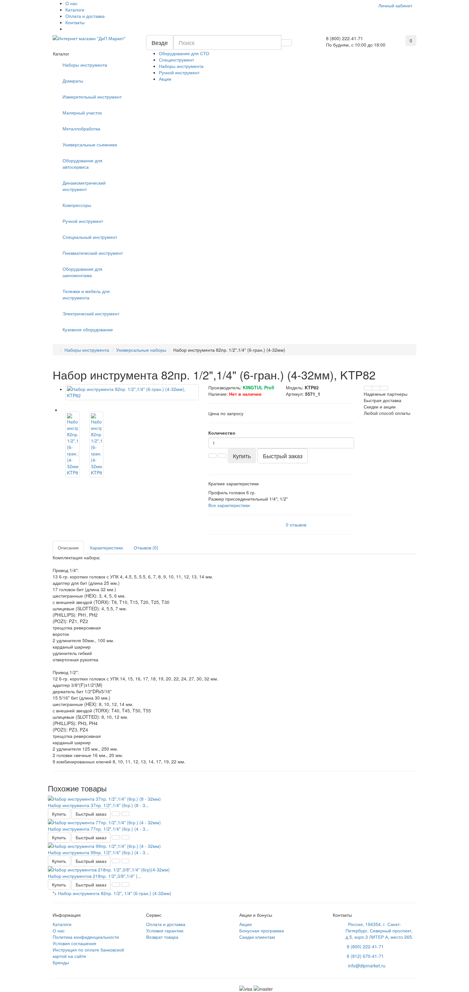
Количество (221, 433)
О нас (71, 3)
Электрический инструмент (91, 313)
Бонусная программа (261, 930)
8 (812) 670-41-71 (365, 956)
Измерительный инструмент (92, 96)
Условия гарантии (164, 930)
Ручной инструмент (179, 72)
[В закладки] (376, 388)
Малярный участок (82, 112)
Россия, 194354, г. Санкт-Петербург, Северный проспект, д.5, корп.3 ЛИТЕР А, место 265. (379, 930)
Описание (68, 547)
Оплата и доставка (85, 16)
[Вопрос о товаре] (368, 388)
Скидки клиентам (257, 937)
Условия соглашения (74, 943)
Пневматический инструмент (93, 253)
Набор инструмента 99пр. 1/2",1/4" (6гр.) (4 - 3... (98, 852)
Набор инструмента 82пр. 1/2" (90, 893)
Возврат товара (162, 937)
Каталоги (74, 9)
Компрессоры (77, 205)
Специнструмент (176, 59)
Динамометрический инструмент (84, 186)
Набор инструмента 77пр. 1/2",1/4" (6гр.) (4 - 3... (98, 829)
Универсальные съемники (90, 144)
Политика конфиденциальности (86, 937)
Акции (165, 79)
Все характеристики (229, 505)
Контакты (75, 22)
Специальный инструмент (90, 237)
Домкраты (73, 80)
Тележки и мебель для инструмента (86, 294)
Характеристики (106, 547)
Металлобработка (81, 128)
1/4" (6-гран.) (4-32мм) (147, 893)
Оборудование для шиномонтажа (82, 272)
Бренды (61, 962)
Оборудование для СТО (184, 53)
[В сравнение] (384, 388)
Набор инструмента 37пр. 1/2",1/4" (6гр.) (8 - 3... (98, 805)
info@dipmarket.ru (365, 965)
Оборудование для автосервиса (82, 163)
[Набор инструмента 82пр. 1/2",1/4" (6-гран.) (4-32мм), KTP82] (132, 392)
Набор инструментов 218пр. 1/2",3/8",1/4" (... (94, 876)
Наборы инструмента (181, 66)
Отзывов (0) (146, 547)
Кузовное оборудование (88, 329)
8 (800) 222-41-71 (365, 946)
